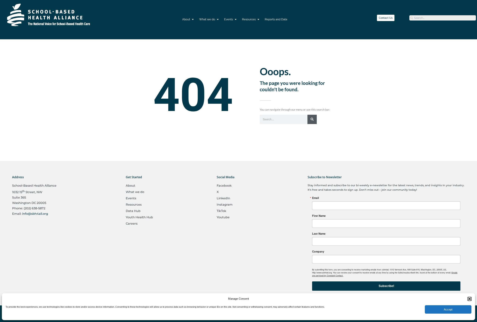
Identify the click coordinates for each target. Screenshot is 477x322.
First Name (319, 215)
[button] (469, 299)
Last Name (319, 233)
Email (315, 197)
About (186, 19)
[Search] (312, 119)
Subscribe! (386, 286)
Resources (249, 19)
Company (318, 251)
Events (228, 19)
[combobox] (442, 17)
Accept (448, 309)
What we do (207, 19)
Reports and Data (276, 19)
